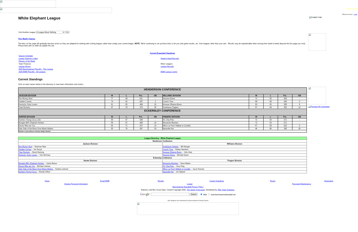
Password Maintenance (301, 184)
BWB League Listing (169, 72)
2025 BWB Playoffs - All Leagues (32, 72)
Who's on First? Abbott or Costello (176, 169)
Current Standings (216, 181)
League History (25, 66)
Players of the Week (27, 61)
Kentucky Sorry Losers (28, 155)
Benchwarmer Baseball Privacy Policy (188, 187)
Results (161, 181)
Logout (189, 184)
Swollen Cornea (25, 149)
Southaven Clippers (171, 147)
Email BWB (104, 181)
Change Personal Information (76, 184)
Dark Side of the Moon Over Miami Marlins (36, 169)
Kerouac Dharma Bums (172, 152)
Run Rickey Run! (25, 147)
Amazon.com (352, 9)
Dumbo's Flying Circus (28, 172)
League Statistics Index (28, 58)
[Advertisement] (188, 223)
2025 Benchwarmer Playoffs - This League (36, 69)
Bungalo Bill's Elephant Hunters (31, 163)
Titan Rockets (24, 152)
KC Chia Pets (168, 166)
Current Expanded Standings (162, 53)
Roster (272, 181)
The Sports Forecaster (196, 190)
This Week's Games (26, 39)
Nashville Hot (168, 172)
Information (328, 181)
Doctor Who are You (27, 166)
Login (355, 14)
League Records (167, 66)
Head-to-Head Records (170, 58)
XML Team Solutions (226, 190)
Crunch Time (168, 149)
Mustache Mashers (170, 163)
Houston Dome (169, 155)
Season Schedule (26, 56)
